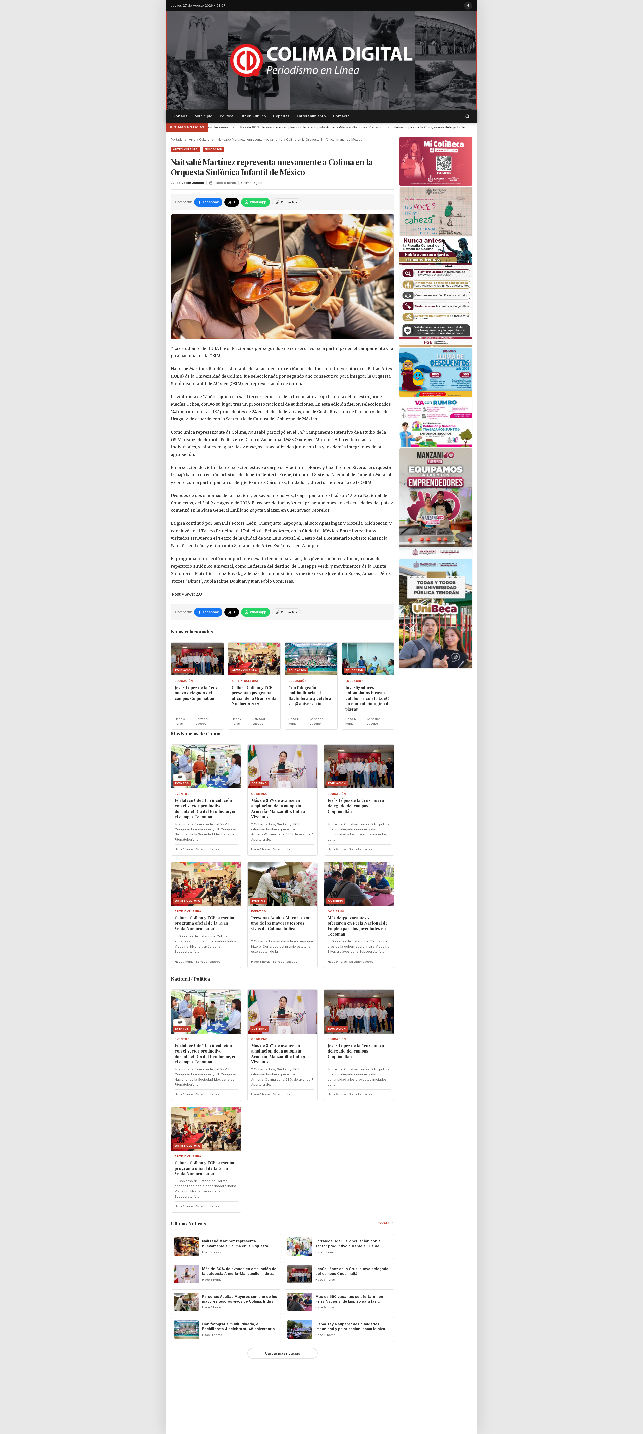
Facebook (211, 202)
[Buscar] (467, 116)
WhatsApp (258, 202)
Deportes (281, 116)
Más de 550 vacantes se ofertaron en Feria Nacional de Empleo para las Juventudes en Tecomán (358, 926)
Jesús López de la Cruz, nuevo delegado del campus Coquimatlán (290, 127)
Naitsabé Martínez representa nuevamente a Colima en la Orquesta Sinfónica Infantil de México (235, 1246)
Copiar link (289, 202)
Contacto (341, 116)
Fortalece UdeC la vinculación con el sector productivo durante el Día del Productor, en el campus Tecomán (206, 808)
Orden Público (253, 116)
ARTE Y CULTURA (185, 149)
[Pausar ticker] (471, 127)
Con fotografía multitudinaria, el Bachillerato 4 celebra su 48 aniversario (309, 695)
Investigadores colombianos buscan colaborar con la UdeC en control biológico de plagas (368, 698)
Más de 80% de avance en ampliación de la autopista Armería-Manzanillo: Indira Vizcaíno (278, 808)
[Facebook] (468, 6)
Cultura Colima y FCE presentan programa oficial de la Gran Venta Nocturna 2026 (419, 127)
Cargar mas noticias (282, 1353)
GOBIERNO (259, 794)
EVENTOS (182, 794)
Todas (384, 1223)
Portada (180, 116)
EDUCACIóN (213, 149)
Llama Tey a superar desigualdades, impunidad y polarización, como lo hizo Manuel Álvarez (350, 1329)
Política (226, 116)
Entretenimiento (311, 116)
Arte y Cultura (199, 139)
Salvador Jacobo (190, 183)
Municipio (204, 116)
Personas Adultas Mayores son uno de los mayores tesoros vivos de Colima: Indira (281, 923)
